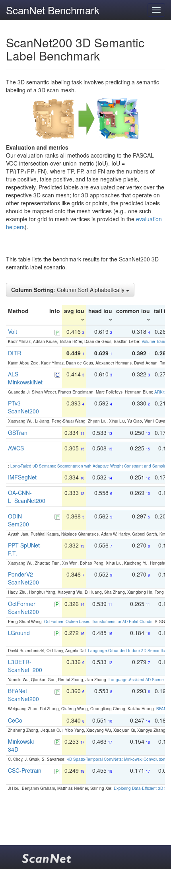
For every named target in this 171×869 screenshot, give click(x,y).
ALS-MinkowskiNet (25, 378)
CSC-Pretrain (24, 770)
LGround (19, 633)
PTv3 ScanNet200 (23, 407)
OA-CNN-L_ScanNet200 (26, 497)
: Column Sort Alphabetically (68, 290)
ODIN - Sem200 (18, 520)
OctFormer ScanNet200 (23, 608)
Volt (12, 331)
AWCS (16, 448)
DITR (14, 353)
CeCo (15, 720)
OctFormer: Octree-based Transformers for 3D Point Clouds (98, 621)
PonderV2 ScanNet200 (23, 578)
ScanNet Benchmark (52, 9)
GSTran (17, 432)
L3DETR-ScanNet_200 (25, 666)
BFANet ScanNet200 (23, 695)
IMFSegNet (22, 477)
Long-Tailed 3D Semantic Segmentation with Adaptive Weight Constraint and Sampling (89, 466)
